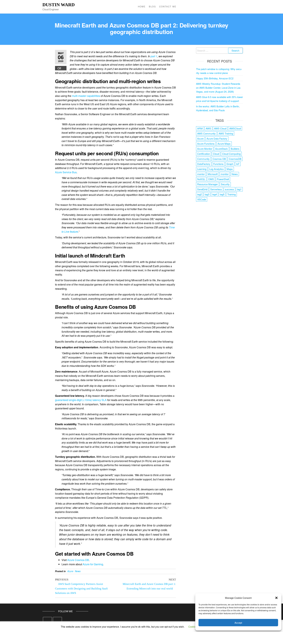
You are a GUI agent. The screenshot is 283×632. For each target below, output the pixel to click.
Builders (235, 148)
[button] (276, 597)
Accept (238, 622)
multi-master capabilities (86, 96)
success (229, 189)
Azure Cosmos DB (78, 560)
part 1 (154, 56)
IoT (237, 164)
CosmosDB (235, 158)
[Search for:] (219, 50)
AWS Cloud (220, 128)
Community (203, 158)
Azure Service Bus (66, 172)
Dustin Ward (58, 4)
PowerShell (223, 179)
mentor (201, 174)
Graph (229, 164)
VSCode (201, 199)
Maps (230, 169)
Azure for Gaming (93, 564)
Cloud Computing (231, 153)
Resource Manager (207, 184)
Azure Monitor (204, 148)
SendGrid (202, 189)
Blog (152, 6)
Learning (201, 169)
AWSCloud (235, 128)
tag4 (214, 194)
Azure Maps (224, 143)
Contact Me (167, 6)
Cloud (216, 153)
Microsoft (213, 174)
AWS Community (206, 133)
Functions (218, 164)
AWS (208, 128)
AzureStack (221, 148)
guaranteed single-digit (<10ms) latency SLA (81, 400)
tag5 (222, 194)
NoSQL (201, 179)
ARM (200, 128)
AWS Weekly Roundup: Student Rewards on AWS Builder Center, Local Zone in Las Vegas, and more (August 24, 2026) (218, 87)
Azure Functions (206, 143)
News (78, 571)
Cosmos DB (219, 158)
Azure (70, 571)
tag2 (199, 194)
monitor (225, 174)
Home (142, 6)
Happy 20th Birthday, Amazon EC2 (214, 78)
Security (225, 184)
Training (231, 194)
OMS (211, 179)
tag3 (207, 194)
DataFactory (203, 164)
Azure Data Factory (217, 138)
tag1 (239, 189)
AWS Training (226, 133)
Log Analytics (216, 169)
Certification (203, 153)
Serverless (216, 189)
